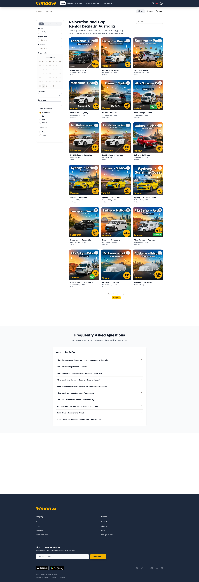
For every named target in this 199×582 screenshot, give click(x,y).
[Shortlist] (153, 3)
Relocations (49, 24)
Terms (46, 577)
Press (38, 526)
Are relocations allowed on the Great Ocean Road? (78, 406)
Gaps (58, 24)
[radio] (40, 113)
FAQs (103, 530)
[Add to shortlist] (96, 40)
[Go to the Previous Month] (40, 57)
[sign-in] (161, 3)
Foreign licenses (107, 535)
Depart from (42, 37)
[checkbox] (40, 132)
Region (40, 28)
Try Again (116, 298)
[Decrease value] (56, 95)
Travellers (41, 92)
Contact (104, 522)
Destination (42, 45)
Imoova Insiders (42, 535)
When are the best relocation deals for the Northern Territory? (82, 386)
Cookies (54, 577)
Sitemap (62, 577)
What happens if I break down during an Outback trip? (79, 373)
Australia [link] (49, 11)
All (41, 24)
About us (104, 526)
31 (43, 86)
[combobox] (50, 32)
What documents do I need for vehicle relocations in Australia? (83, 360)
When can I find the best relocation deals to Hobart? (78, 380)
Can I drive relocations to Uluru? (70, 413)
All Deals (39, 11)
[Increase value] (59, 95)
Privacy (38, 577)
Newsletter (40, 530)
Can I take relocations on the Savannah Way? (76, 400)
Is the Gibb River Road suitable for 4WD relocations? (79, 419)
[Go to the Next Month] (60, 57)
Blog (37, 522)
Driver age (42, 100)
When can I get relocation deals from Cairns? (76, 393)
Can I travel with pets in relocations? (72, 367)
